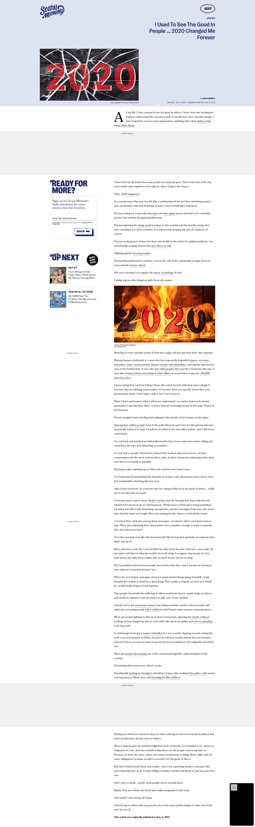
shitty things (128, 125)
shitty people (204, 121)
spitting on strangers (140, 673)
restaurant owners (145, 605)
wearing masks (141, 253)
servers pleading (203, 621)
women (193, 360)
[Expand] (233, 785)
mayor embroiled (152, 633)
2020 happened (130, 194)
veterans (204, 360)
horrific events (196, 225)
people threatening (136, 654)
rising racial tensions (149, 225)
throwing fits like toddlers (165, 677)
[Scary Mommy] (52, 11)
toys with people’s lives (167, 369)
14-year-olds (171, 673)
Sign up (81, 231)
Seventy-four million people (129, 425)
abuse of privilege (164, 273)
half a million (152, 609)
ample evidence (201, 617)
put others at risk (161, 246)
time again (169, 213)
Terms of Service (86, 222)
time (155, 213)
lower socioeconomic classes (143, 365)
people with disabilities (173, 365)
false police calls (197, 673)
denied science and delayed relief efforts (148, 373)
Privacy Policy (56, 224)
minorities (120, 365)
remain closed (137, 265)
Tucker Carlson (156, 500)
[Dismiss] (251, 785)
